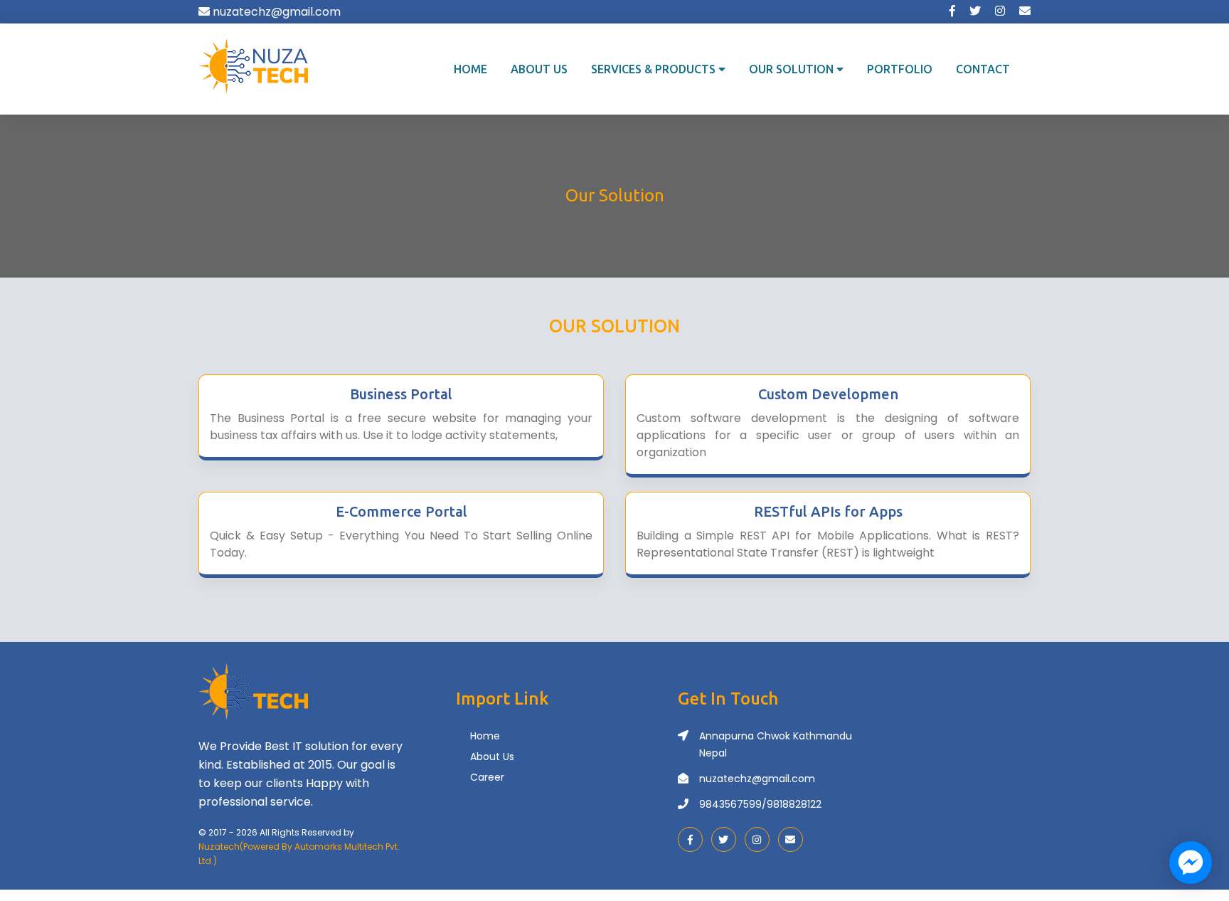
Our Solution (792, 69)
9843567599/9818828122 (760, 804)
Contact (983, 69)
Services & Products (654, 69)
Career (487, 777)
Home (470, 69)
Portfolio (899, 69)
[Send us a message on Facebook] (1190, 862)
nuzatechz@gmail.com (757, 778)
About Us (539, 69)
